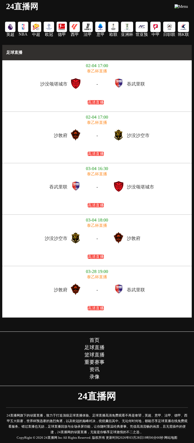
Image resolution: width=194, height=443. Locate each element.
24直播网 (22, 6)
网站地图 (170, 437)
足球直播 (14, 52)
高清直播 (96, 102)
